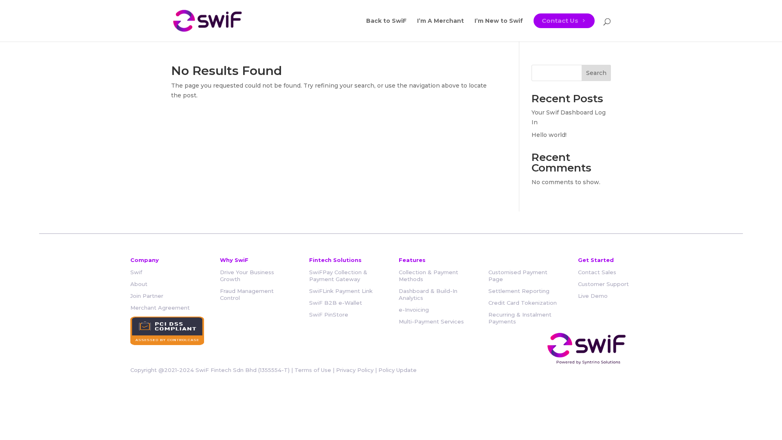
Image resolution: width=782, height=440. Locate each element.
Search (596, 73)
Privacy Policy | (357, 370)
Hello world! (549, 135)
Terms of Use (312, 370)
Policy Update (397, 370)
